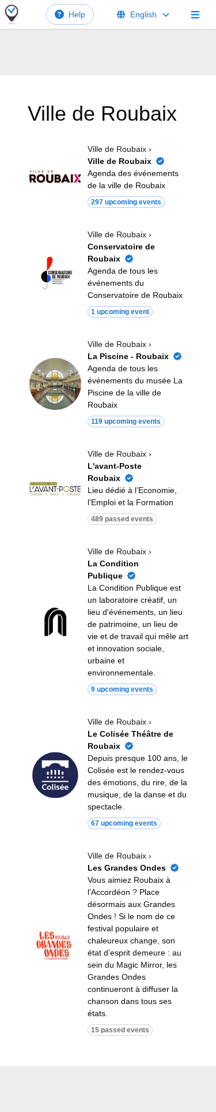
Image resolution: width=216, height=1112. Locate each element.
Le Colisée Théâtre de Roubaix (130, 740)
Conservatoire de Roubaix (121, 252)
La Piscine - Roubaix (128, 356)
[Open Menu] (195, 14)
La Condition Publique (113, 569)
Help (77, 14)
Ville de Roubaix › (119, 149)
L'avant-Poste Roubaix (115, 472)
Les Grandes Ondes (127, 867)
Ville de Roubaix (119, 161)
